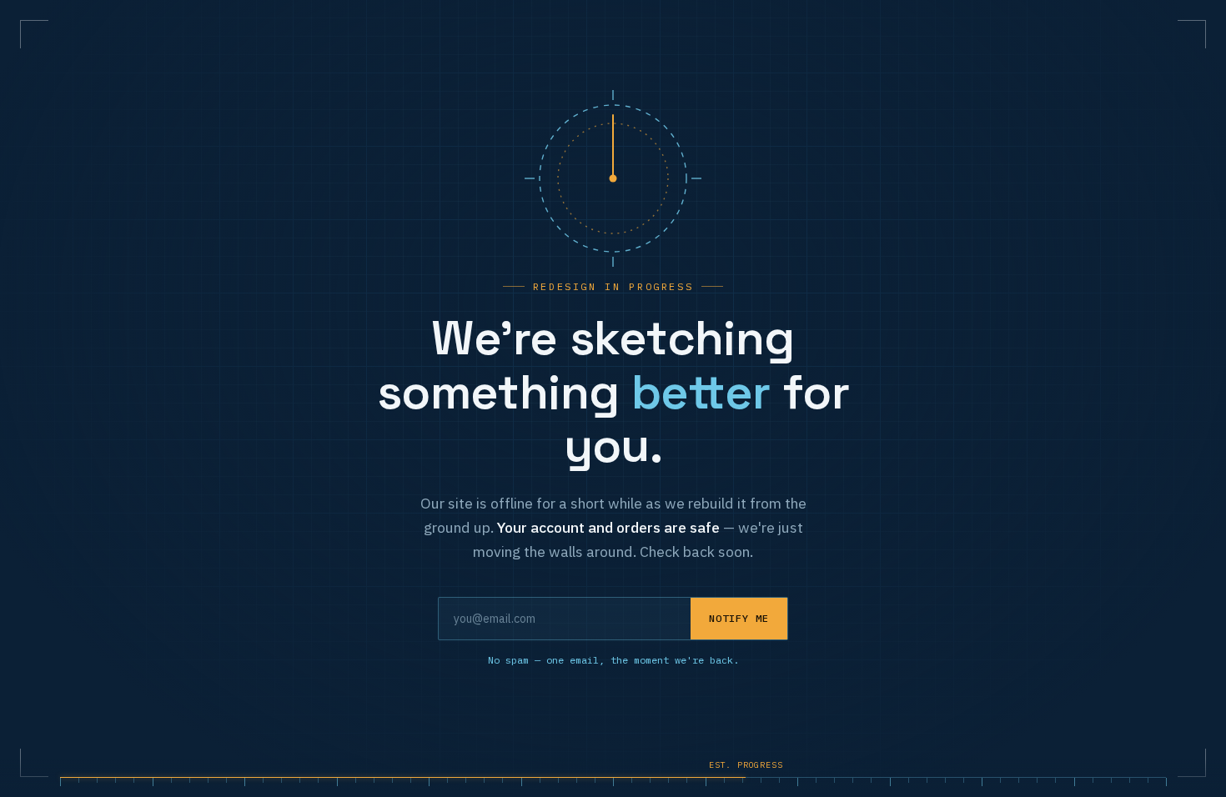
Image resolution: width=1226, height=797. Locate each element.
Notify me (739, 618)
